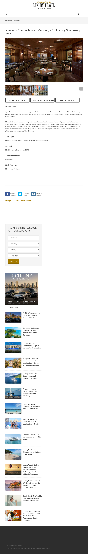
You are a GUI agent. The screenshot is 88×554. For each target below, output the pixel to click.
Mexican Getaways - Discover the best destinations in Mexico (31, 422)
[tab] (13, 307)
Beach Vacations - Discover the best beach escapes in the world (32, 406)
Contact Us (16, 548)
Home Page (8, 20)
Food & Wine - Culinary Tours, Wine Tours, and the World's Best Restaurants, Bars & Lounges (31, 515)
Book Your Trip (16, 100)
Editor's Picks (35, 548)
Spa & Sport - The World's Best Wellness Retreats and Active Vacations (32, 498)
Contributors (25, 548)
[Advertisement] (62, 205)
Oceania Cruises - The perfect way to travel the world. (32, 437)
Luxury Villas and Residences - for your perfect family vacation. (32, 346)
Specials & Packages (42, 100)
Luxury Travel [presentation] (13, 307)
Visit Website (66, 100)
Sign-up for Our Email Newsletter (20, 201)
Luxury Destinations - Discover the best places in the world (32, 452)
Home (9, 548)
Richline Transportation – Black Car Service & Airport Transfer (32, 315)
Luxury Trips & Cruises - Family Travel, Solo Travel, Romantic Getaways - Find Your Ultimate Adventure (31, 469)
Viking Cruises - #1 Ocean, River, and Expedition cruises (30, 376)
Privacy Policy (46, 548)
